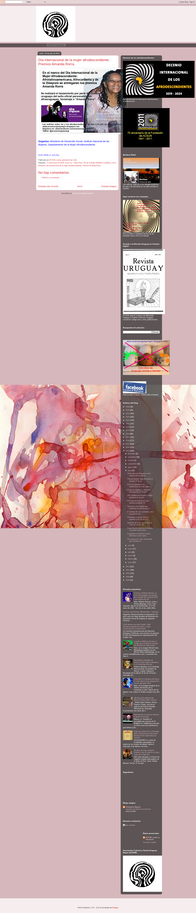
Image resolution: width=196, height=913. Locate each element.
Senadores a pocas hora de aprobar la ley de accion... (138, 518)
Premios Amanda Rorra (92, 166)
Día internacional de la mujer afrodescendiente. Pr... (138, 502)
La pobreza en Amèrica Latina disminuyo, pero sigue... (138, 535)
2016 (128, 440)
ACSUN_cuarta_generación (153, 838)
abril (130, 552)
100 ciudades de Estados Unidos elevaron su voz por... (140, 496)
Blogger (115, 908)
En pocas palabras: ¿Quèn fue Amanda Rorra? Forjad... (139, 491)
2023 (128, 417)
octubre (131, 460)
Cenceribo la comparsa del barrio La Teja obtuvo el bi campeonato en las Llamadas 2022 (146, 681)
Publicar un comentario (50, 178)
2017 (128, 437)
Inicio (79, 186)
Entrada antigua (108, 186)
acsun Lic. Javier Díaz (73, 163)
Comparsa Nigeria (133, 807)
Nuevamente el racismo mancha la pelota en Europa (146, 716)
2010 (128, 573)
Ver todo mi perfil (149, 842)
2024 (128, 414)
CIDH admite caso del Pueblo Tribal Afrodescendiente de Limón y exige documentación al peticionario (137, 627)
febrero (131, 559)
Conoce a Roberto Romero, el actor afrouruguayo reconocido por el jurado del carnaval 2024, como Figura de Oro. (146, 596)
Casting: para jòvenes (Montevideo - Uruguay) (140, 612)
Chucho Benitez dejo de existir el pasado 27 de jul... (140, 480)
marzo (130, 556)
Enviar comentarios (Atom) (83, 193)
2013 (128, 451)
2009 (128, 577)
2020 (128, 427)
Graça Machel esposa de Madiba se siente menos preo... (140, 529)
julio (129, 471)
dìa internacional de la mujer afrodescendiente (64, 166)
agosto (131, 467)
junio (130, 545)
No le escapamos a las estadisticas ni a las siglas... (139, 485)
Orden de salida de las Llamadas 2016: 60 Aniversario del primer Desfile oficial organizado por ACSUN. (146, 734)
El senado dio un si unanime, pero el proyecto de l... (140, 513)
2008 (128, 580)
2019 (128, 430)
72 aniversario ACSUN (55, 163)
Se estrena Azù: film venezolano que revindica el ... (139, 540)
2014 (128, 447)
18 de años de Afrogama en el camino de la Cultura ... (138, 474)
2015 (128, 444)
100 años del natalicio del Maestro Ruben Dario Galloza (145, 699)
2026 (128, 407)
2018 (128, 434)
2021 (128, 424)
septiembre (132, 464)
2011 (128, 570)
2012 (128, 567)
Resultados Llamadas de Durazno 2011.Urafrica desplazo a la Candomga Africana (146, 662)
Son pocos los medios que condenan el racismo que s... (139, 507)
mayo (130, 549)
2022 (128, 420)
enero (130, 562)
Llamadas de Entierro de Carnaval (138, 809)
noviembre (132, 457)
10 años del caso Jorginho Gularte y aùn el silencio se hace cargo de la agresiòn (146, 752)
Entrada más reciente (48, 186)
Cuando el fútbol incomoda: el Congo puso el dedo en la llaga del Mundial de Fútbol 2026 (146, 643)
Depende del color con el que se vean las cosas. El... (139, 524)
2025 (128, 410)
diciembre (132, 454)
